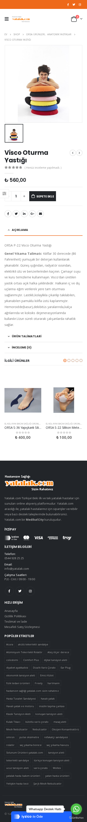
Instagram (30, 591)
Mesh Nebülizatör (17, 729)
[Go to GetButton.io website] (76, 817)
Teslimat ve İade (15, 621)
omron (10, 737)
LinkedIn (24, 213)
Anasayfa (11, 611)
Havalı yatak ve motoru (20, 706)
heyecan (16, 213)
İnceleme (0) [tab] (21, 347)
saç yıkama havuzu (57, 745)
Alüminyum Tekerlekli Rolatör (24, 652)
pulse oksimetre (29, 737)
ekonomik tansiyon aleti (20, 675)
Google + (32, 213)
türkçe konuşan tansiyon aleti (51, 760)
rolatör (10, 745)
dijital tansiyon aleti (55, 660)
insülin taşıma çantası (51, 706)
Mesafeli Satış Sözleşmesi (22, 627)
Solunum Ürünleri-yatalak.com (24, 752)
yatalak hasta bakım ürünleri (23, 775)
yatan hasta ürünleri (57, 775)
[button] (65, 360)
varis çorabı (41, 768)
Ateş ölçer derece (58, 652)
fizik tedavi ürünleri (18, 683)
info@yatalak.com (16, 569)
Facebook (8, 213)
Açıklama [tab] (20, 230)
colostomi (12, 660)
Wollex (57, 768)
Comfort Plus (31, 660)
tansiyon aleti (56, 752)
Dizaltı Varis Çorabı (44, 667)
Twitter (19, 591)
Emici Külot (47, 675)
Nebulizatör (40, 729)
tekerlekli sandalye (17, 760)
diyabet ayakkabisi (17, 667)
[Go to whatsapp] (76, 809)
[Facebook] (68, 4)
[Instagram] (80, 4)
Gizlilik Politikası (15, 616)
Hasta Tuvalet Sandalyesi (21, 698)
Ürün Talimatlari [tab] (26, 336)
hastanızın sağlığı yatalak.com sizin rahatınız (32, 690)
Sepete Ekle (45, 196)
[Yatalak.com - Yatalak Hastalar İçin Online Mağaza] (21, 19)
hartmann (54, 683)
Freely (38, 683)
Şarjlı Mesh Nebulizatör (47, 783)
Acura (9, 644)
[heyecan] (74, 4)
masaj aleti (60, 721)
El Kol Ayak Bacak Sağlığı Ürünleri (23, 423)
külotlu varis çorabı (36, 721)
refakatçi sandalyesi (56, 737)
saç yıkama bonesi (30, 745)
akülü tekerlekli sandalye (33, 644)
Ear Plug (65, 667)
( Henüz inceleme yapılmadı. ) (43, 168)
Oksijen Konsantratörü (65, 729)
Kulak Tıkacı (13, 721)
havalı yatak (48, 698)
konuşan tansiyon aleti (48, 714)
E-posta (40, 213)
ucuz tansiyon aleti (17, 768)
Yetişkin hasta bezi (17, 783)
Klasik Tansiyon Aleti (18, 714)
